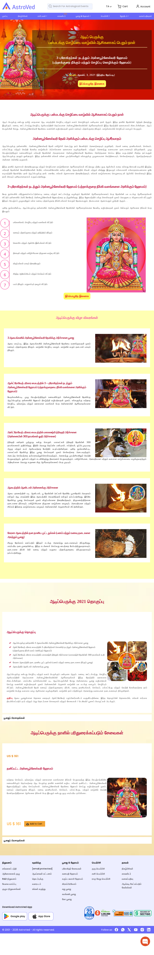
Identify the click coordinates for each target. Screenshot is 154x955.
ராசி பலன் (42, 16)
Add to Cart (36, 823)
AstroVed (24, 929)
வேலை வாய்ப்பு (9, 883)
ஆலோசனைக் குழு (11, 873)
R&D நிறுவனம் (9, 878)
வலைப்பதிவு (127, 878)
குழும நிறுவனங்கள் (11, 889)
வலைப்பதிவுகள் (145, 16)
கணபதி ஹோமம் (70, 873)
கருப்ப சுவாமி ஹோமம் (72, 878)
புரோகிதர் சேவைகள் (71, 868)
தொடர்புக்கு (37, 878)
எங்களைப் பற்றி (9, 868)
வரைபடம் (36, 883)
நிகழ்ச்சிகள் (23, 16)
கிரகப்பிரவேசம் (69, 883)
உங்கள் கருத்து (39, 889)
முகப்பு (5, 16)
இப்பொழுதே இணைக (92, 84)
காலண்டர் (61, 16)
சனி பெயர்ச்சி (98, 873)
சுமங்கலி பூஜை (69, 894)
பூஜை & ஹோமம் (82, 16)
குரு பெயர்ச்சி (98, 868)
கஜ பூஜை (66, 889)
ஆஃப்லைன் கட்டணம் (42, 873)
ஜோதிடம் (123, 16)
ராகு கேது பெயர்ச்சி (101, 878)
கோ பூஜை (67, 899)
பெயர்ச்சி (104, 16)
